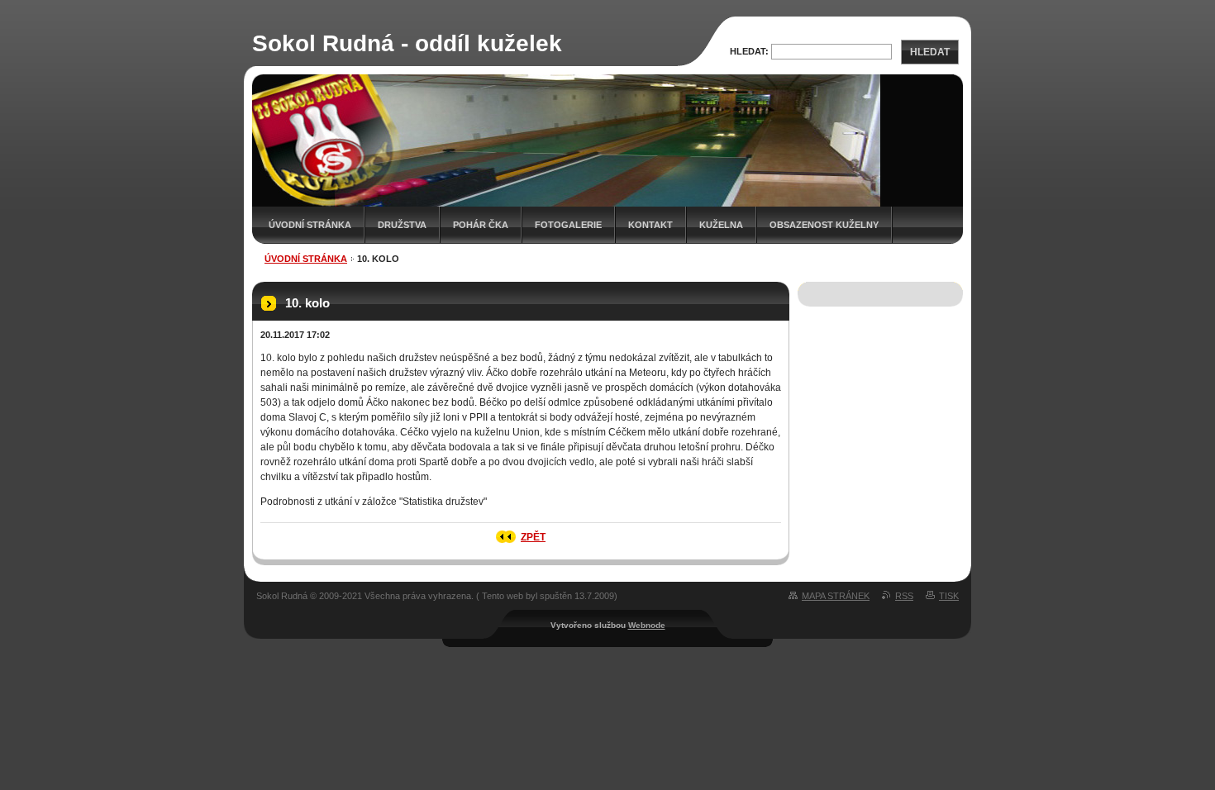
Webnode (646, 625)
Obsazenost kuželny (824, 225)
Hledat (930, 52)
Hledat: (749, 51)
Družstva (402, 225)
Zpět (533, 537)
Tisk (949, 596)
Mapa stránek (836, 596)
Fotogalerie (568, 225)
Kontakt (650, 225)
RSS (904, 596)
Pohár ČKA (480, 225)
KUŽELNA (721, 225)
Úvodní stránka (310, 225)
